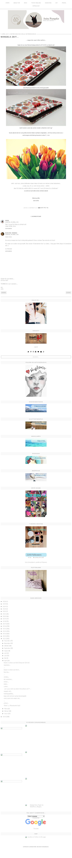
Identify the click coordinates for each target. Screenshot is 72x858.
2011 (4, 638)
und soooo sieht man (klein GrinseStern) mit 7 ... (17, 689)
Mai (5, 658)
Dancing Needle (11, 233)
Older (68, 292)
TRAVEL (64, 2)
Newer (4, 292)
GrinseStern (33, 846)
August (6, 650)
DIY (57, 2)
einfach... (6, 703)
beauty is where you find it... (12, 670)
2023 (4, 609)
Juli (5, 653)
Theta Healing (36, 2)
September (7, 648)
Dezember (7, 641)
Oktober (6, 645)
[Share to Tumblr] (47, 207)
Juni (5, 655)
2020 (4, 616)
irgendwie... (7, 665)
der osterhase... (8, 679)
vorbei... (6, 686)
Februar (6, 711)
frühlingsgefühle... (9, 693)
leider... (6, 684)
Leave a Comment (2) (30, 207)
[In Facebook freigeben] (42, 207)
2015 (4, 628)
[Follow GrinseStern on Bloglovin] (36, 381)
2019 (4, 619)
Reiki (25, 2)
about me (17, 2)
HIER (45, 45)
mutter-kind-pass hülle (17, 34)
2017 (4, 623)
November (7, 643)
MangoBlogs (45, 846)
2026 (4, 601)
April (5, 660)
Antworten (8, 228)
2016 (4, 626)
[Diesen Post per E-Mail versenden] (39, 207)
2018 (4, 621)
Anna (7, 220)
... (4, 667)
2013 (4, 633)
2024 (4, 606)
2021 (4, 614)
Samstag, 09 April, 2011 (12, 222)
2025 (4, 604)
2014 (4, 631)
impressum (36, 5)
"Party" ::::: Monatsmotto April (12, 705)
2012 (4, 636)
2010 (4, 716)
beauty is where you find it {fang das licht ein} (16, 662)
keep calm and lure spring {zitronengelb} (15, 696)
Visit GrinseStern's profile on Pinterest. (36, 562)
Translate (36, 828)
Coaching (48, 2)
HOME (7, 2)
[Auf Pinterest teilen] (44, 207)
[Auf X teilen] (41, 207)
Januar (6, 713)
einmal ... (6, 681)
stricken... (6, 677)
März (5, 708)
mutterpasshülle (31, 34)
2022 (4, 611)
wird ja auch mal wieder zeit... (12, 698)
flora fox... (6, 672)
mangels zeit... (8, 691)
